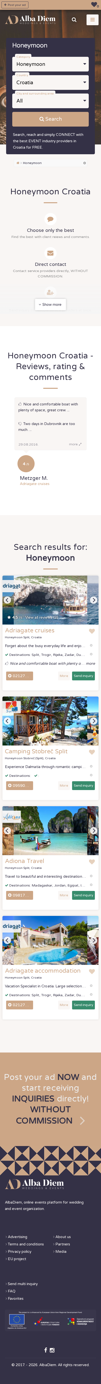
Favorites (16, 1298)
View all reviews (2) (35, 617)
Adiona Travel (24, 861)
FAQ (11, 1291)
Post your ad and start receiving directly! (50, 1099)
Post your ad (16, 5)
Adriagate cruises (35, 484)
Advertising (17, 1237)
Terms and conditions (26, 1244)
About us (63, 1237)
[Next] (93, 600)
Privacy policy (19, 1251)
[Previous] (7, 600)
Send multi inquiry (23, 1284)
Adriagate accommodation (43, 970)
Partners (62, 1244)
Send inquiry (83, 676)
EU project (17, 1259)
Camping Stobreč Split (36, 751)
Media (60, 1251)
